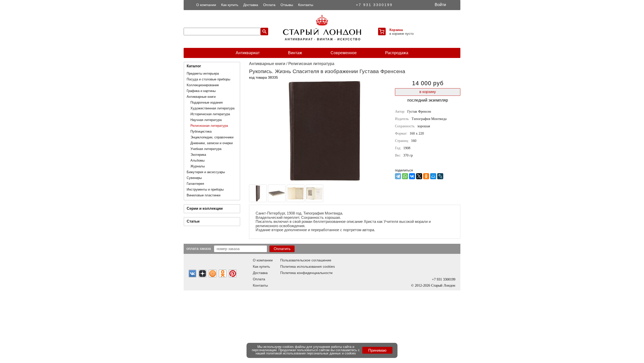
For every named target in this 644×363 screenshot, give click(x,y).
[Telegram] (398, 176)
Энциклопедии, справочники (211, 137)
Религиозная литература (209, 126)
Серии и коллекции (205, 208)
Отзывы (286, 5)
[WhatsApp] (405, 176)
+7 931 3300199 (374, 5)
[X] (419, 176)
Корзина (396, 30)
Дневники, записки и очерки (211, 143)
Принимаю (377, 350)
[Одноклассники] (426, 176)
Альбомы (197, 160)
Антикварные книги (201, 97)
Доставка (250, 5)
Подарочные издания (206, 102)
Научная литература (206, 120)
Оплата (269, 5)
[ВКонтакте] (412, 176)
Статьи (193, 221)
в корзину (427, 91)
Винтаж (295, 53)
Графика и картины (201, 91)
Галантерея (195, 184)
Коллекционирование (203, 85)
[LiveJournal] (440, 176)
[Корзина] (382, 31)
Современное (344, 53)
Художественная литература (212, 108)
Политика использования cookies (307, 266)
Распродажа (396, 53)
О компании (206, 5)
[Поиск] (264, 31)
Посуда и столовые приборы (208, 79)
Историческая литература (210, 114)
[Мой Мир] (433, 176)
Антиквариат (248, 53)
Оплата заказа (198, 248)
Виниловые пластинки (203, 195)
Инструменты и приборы (205, 189)
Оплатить (282, 249)
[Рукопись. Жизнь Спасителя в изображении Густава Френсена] (324, 180)
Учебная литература (205, 149)
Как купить (229, 5)
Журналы (197, 166)
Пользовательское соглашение (305, 260)
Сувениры (194, 178)
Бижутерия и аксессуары (206, 172)
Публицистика (201, 131)
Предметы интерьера (203, 73)
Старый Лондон (443, 285)
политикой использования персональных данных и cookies (311, 353)
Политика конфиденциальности (306, 273)
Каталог (194, 66)
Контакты (305, 5)
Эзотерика (198, 155)
